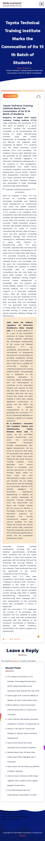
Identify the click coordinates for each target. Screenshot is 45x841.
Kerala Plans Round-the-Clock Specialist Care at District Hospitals (21, 745)
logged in (15, 661)
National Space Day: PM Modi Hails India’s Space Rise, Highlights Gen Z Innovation (21, 757)
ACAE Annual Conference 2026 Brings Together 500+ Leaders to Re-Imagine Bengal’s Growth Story (22, 780)
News (26, 68)
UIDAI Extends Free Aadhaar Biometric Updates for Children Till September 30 (23, 721)
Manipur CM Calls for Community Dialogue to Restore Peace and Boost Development (22, 733)
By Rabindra (16, 639)
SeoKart (22, 835)
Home (19, 68)
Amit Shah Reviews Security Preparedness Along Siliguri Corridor (22, 792)
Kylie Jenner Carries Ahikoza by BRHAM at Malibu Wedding (23, 768)
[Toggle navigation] (41, 4)
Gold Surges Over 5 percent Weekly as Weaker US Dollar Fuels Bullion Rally (22, 698)
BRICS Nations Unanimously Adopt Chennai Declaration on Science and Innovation (22, 709)
